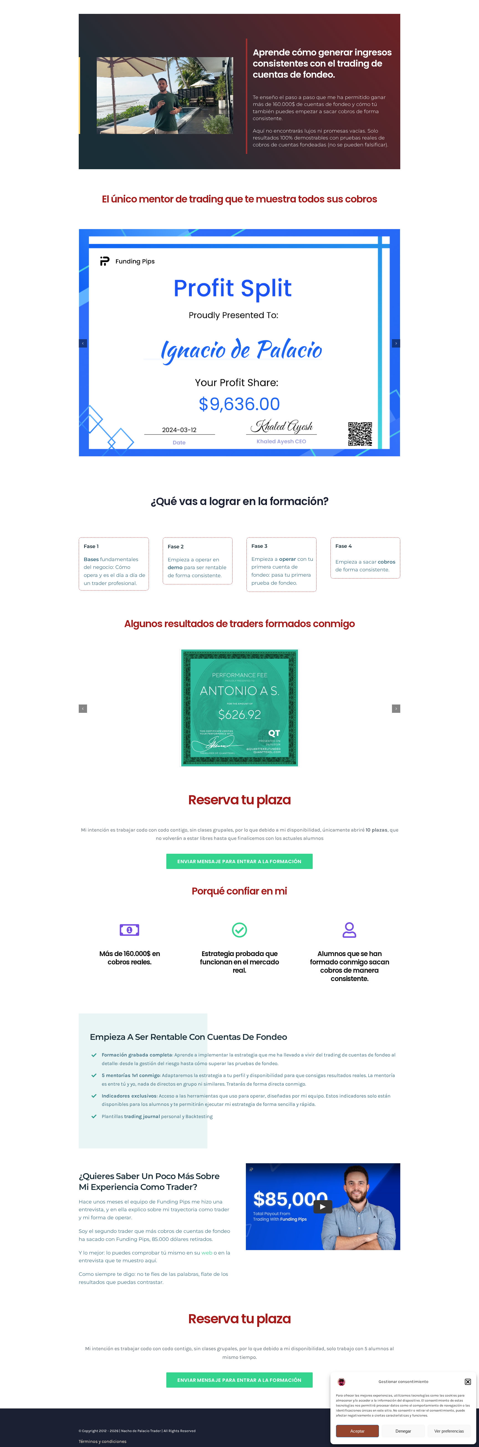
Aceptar (357, 1431)
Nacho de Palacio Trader (141, 1431)
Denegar (403, 1431)
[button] (468, 1382)
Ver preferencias (449, 1431)
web (207, 1253)
